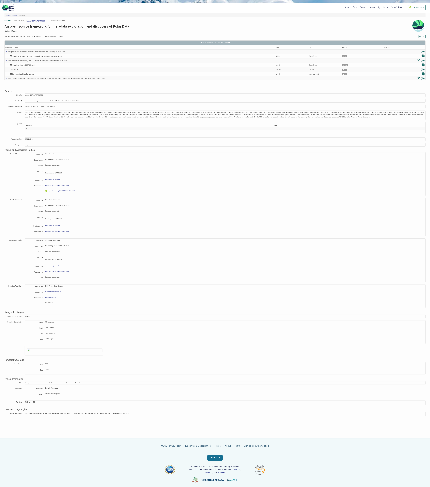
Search (14, 15)
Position (40, 166)
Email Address (38, 180)
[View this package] (418, 60)
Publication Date (16, 139)
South (41, 328)
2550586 (221, 472)
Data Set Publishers (15, 286)
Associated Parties (15, 240)
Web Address (38, 186)
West (41, 339)
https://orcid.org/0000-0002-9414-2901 (61, 191)
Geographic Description (14, 316)
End (41, 370)
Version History (58, 21)
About (228, 446)
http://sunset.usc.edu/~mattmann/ (57, 185)
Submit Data (396, 7)
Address (40, 171)
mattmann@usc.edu (52, 180)
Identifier (19, 95)
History (218, 446)
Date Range (18, 364)
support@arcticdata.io (53, 291)
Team (237, 446)
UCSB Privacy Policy (171, 446)
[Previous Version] (49, 21)
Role (41, 277)
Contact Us (215, 458)
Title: (20, 383)
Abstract (19, 112)
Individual (39, 154)
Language (18, 145)
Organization (38, 160)
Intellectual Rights (16, 413)
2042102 (208, 472)
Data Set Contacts (16, 200)
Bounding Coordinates (14, 322)
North (41, 322)
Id (42, 191)
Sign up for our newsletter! (256, 446)
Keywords (18, 124)
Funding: (19, 402)
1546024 (236, 470)
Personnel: (18, 388)
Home (8, 15)
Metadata (22, 15)
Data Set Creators (16, 154)
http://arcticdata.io (51, 297)
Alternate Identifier (14, 101)
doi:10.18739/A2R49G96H (36, 21)
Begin (41, 364)
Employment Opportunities (198, 446)
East (41, 334)
